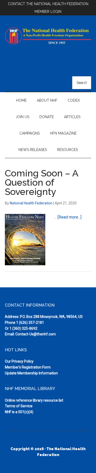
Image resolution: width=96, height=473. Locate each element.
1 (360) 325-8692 (23, 328)
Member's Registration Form (28, 367)
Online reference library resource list (34, 400)
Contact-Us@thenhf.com (35, 334)
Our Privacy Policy (19, 361)
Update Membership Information (31, 373)
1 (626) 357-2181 (30, 322)
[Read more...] (69, 217)
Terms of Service (19, 406)
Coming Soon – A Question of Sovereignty (41, 182)
